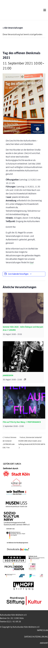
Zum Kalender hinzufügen (18, 274)
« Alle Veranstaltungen (13, 28)
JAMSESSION (8, 375)
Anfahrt (44, 643)
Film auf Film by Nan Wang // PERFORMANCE (22, 422)
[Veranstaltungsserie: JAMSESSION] (25, 379)
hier (31, 262)
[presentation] (23, 308)
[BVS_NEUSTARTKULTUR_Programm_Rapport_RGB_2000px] (24, 575)
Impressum (42, 630)
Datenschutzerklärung (36, 637)
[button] (45, 10)
